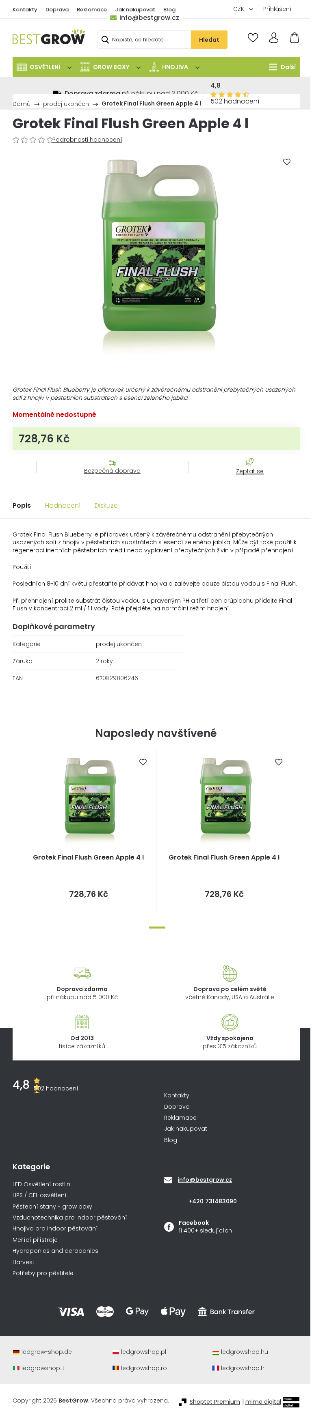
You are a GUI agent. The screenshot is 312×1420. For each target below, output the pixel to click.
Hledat (209, 40)
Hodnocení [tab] (62, 505)
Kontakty (25, 9)
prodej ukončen (119, 644)
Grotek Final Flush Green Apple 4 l (88, 857)
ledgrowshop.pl (143, 1352)
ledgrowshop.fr (242, 1368)
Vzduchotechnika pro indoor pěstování (70, 1218)
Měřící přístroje (35, 1240)
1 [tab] (157, 928)
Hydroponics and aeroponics (55, 1251)
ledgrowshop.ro (144, 1368)
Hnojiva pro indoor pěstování (55, 1229)
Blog (169, 9)
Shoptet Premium (215, 1402)
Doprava (57, 9)
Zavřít (245, 479)
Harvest (24, 1262)
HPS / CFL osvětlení (40, 1195)
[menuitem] (44, 67)
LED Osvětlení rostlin (41, 1184)
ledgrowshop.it (43, 1368)
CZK (239, 9)
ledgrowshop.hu (244, 1352)
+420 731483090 (212, 1201)
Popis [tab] (22, 505)
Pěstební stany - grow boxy (52, 1207)
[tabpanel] (88, 829)
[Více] (280, 67)
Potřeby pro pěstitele (43, 1273)
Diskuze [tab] (106, 505)
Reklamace (92, 9)
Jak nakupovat (135, 9)
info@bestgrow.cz (149, 17)
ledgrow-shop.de (47, 1352)
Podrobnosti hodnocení (87, 140)
